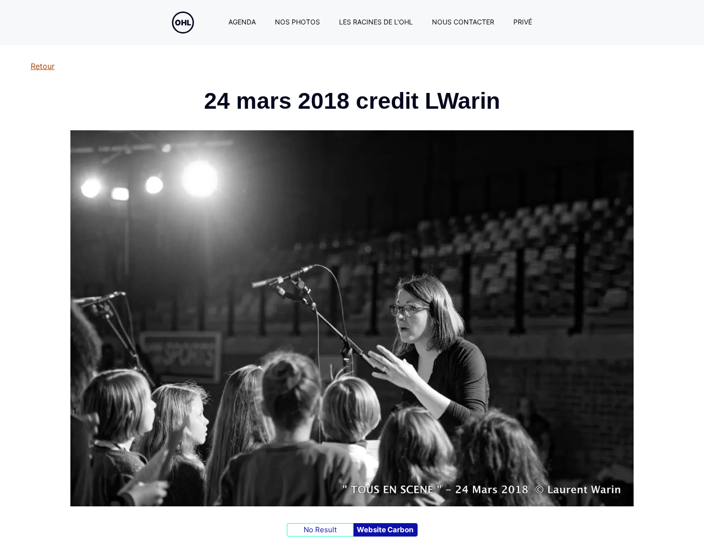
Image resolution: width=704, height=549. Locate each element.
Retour (43, 66)
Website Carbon (385, 529)
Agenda (242, 22)
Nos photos (297, 22)
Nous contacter (463, 22)
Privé (522, 22)
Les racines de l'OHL (376, 22)
